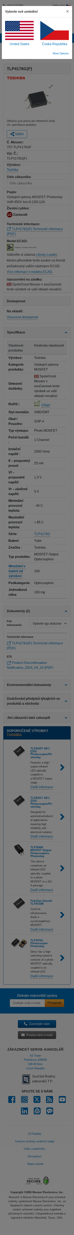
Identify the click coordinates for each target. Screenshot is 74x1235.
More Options (61, 53)
